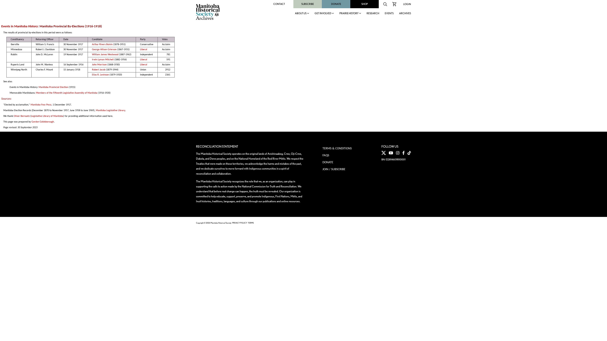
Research (373, 13)
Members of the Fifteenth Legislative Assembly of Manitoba (66, 93)
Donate (336, 4)
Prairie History (349, 13)
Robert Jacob (98, 70)
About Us (301, 13)
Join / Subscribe (333, 169)
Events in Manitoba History (19, 26)
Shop (364, 4)
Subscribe (307, 4)
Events (389, 13)
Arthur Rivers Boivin (102, 44)
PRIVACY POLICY (239, 223)
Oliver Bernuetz (22, 116)
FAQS (325, 155)
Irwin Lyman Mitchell (103, 59)
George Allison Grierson (104, 49)
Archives (405, 13)
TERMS (251, 223)
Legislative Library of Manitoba (47, 116)
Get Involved (323, 13)
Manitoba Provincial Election (53, 87)
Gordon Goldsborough (42, 122)
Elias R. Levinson (100, 75)
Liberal (143, 49)
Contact (279, 4)
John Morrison (99, 64)
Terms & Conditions (337, 148)
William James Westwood (105, 54)
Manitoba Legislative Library (110, 110)
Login (407, 4)
